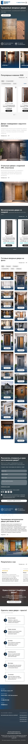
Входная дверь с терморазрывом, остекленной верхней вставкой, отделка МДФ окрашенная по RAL (10, 576)
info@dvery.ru (4, 704)
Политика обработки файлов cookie (14, 733)
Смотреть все (6, 15)
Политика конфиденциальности (14, 731)
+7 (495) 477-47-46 (5, 700)
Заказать (9, 110)
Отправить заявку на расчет (14, 500)
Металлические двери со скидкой (9, 715)
